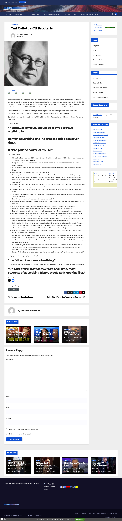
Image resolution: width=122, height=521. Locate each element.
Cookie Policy (34, 14)
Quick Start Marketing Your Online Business (65, 297)
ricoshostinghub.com (100, 140)
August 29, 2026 (15, 468)
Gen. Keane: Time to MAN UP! (74, 464)
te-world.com (97, 151)
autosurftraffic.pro (99, 153)
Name (9, 396)
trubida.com (97, 164)
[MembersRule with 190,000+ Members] (110, 27)
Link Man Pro (97, 115)
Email (8, 407)
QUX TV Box (112, 174)
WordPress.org (98, 65)
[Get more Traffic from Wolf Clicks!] (98, 27)
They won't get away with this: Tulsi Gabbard (46, 334)
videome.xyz (97, 159)
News (9, 460)
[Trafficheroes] (69, 487)
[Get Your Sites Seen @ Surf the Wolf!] (51, 486)
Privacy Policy (70, 14)
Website (9, 418)
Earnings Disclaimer (52, 14)
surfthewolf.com (98, 145)
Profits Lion (97, 174)
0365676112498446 (25, 34)
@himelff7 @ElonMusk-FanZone (99, 465)
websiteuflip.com (98, 137)
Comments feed (98, 60)
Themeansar (38, 515)
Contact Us (19, 14)
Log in (95, 50)
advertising (14, 24)
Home (8, 14)
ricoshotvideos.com (99, 132)
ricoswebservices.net (100, 156)
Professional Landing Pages (22, 297)
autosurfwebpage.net (100, 135)
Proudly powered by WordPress (13, 515)
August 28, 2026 (100, 468)
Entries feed (97, 55)
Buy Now (11, 90)
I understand (80, 519)
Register (96, 46)
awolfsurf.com (98, 129)
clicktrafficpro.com (99, 143)
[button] (112, 14)
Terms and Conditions (89, 14)
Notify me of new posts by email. (20, 434)
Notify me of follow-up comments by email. (23, 429)
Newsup (30, 515)
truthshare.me (98, 162)
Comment (10, 359)
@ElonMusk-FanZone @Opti (72, 333)
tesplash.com (97, 148)
